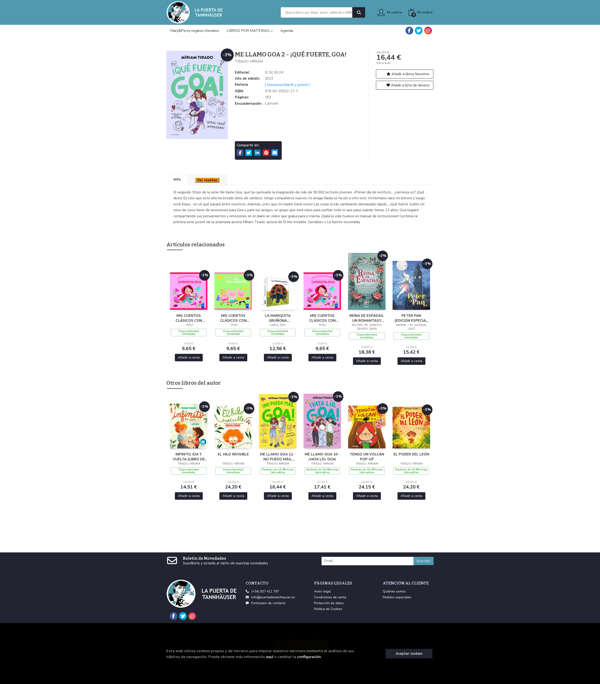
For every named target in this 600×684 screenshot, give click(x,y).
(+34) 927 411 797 (265, 591)
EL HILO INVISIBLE (233, 454)
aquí (269, 656)
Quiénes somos (394, 591)
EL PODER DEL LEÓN (411, 454)
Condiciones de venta (330, 597)
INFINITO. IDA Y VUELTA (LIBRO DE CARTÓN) (189, 456)
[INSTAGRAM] (428, 30)
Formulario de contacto (268, 603)
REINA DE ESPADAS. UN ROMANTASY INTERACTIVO (366, 318)
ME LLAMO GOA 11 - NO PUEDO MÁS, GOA (277, 456)
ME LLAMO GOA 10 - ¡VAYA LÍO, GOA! (322, 456)
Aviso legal (322, 591)
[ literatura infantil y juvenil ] (287, 84)
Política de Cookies (328, 609)
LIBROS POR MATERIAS (248, 30)
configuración (309, 656)
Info (177, 179)
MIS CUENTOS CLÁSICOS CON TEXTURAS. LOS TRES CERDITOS (233, 318)
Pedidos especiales (397, 597)
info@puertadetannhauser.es (273, 597)
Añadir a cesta (189, 357)
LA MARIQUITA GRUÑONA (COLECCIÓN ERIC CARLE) (278, 318)
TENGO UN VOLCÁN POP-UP (367, 456)
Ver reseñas (207, 180)
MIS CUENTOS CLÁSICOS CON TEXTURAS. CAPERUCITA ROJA (188, 318)
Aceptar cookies (409, 653)
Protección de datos (329, 603)
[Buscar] (358, 12)
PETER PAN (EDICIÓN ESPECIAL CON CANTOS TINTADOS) (411, 318)
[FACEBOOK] (409, 30)
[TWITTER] (419, 30)
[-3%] (188, 290)
